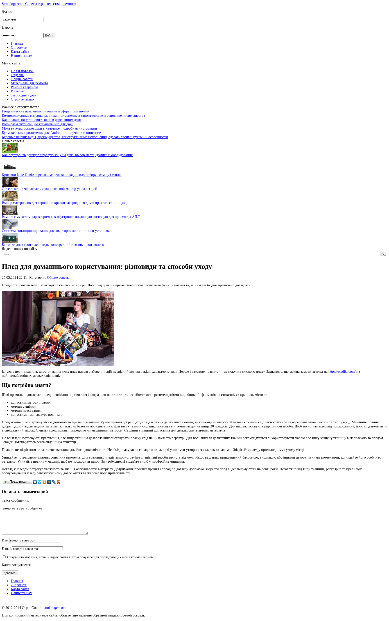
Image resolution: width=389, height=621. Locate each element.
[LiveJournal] (54, 482)
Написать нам (21, 55)
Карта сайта (20, 51)
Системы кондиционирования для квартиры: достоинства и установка (56, 231)
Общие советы (22, 79)
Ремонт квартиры (24, 87)
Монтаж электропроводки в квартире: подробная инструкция (49, 128)
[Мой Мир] (49, 482)
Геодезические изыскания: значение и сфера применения (45, 111)
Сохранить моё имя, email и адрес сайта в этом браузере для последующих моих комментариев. (80, 557)
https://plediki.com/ (341, 371)
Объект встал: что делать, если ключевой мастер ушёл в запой (49, 189)
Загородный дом (23, 95)
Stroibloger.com (39, 4)
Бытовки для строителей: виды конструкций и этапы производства (53, 245)
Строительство (22, 99)
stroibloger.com (55, 608)
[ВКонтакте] (35, 482)
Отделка (17, 75)
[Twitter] (39, 482)
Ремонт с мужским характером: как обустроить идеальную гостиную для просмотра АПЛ (71, 217)
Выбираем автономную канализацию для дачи (37, 124)
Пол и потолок (22, 71)
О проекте (19, 47)
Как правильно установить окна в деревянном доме (41, 120)
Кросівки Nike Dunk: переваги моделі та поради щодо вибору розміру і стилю (62, 175)
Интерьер (18, 91)
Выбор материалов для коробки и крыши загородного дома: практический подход (65, 203)
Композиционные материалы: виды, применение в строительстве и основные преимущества (73, 115)
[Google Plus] (58, 482)
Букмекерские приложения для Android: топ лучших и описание (51, 133)
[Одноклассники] (44, 482)
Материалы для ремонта (29, 83)
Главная (17, 43)
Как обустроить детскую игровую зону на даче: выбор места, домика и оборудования (67, 155)
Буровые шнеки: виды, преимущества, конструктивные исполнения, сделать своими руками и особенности (85, 137)
